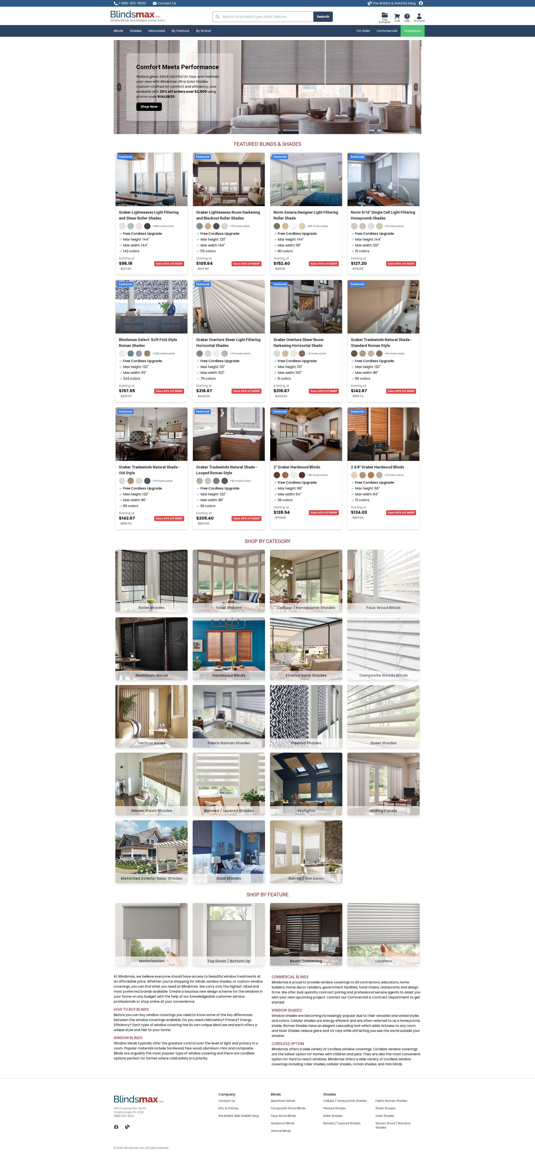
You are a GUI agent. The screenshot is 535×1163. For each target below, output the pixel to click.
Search (323, 16)
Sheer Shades (385, 1108)
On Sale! (363, 30)
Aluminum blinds (283, 1101)
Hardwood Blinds (282, 1123)
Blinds (118, 30)
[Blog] (127, 1127)
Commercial (387, 30)
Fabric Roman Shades (391, 1101)
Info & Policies (228, 1108)
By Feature (180, 30)
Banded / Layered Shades (341, 1123)
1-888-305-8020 (132, 3)
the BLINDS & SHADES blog (393, 3)
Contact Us (167, 3)
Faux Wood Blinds (283, 1116)
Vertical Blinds (281, 1131)
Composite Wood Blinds (288, 1108)
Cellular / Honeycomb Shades (345, 1101)
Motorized (156, 30)
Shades (136, 30)
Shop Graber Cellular (159, 110)
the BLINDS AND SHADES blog (238, 1116)
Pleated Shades (334, 1108)
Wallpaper (412, 30)
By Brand (203, 30)
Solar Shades (385, 1116)
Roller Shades (333, 1116)
